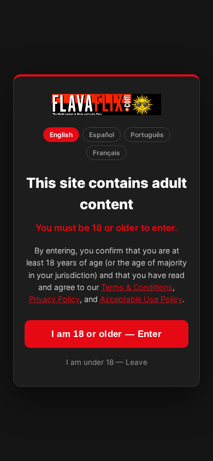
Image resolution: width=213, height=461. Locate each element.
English (61, 135)
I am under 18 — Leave (106, 362)
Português (147, 135)
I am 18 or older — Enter (106, 334)
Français (106, 153)
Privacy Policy (54, 299)
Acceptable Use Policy (141, 299)
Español (101, 135)
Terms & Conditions (137, 287)
